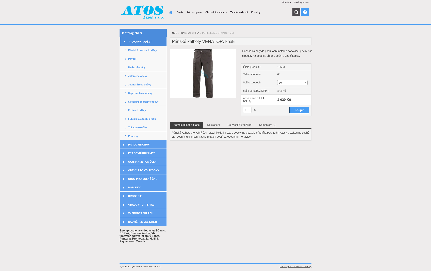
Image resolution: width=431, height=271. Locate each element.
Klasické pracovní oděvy (142, 50)
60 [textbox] (280, 82)
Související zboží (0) (239, 124)
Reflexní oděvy (136, 67)
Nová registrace (301, 2)
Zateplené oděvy (137, 76)
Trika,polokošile (137, 127)
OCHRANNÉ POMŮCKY (142, 161)
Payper (132, 58)
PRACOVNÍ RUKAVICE (141, 153)
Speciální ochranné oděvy (143, 101)
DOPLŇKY (134, 187)
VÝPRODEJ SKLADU (140, 213)
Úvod (174, 33)
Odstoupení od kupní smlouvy (295, 266)
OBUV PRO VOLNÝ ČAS (142, 178)
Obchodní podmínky (216, 12)
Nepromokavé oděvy (140, 93)
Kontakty (255, 12)
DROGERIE (135, 196)
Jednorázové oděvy (139, 84)
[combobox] (292, 82)
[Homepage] (170, 12)
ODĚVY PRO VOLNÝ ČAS (143, 170)
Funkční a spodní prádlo (142, 118)
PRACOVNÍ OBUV (139, 144)
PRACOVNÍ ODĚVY (140, 41)
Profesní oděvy (137, 110)
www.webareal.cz (152, 266)
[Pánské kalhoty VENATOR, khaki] (203, 50)
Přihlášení (286, 2)
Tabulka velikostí (239, 12)
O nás (180, 12)
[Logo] (143, 12)
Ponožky (133, 136)
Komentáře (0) (267, 124)
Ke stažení (213, 124)
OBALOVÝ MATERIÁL (141, 204)
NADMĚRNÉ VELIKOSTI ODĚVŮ (142, 223)
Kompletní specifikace (186, 124)
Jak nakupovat (194, 12)
